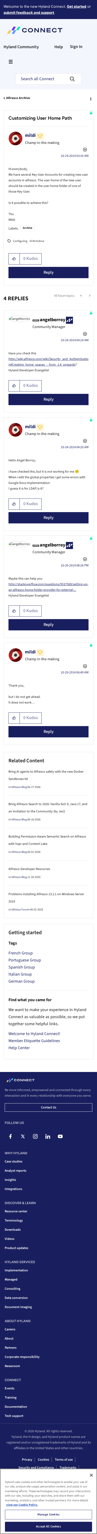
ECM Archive (37, 241)
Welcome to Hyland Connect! (34, 1034)
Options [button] (90, 98)
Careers (10, 1329)
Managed (11, 1279)
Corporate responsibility (22, 1357)
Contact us (48, 1107)
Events (9, 1388)
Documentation (16, 1406)
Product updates (16, 1248)
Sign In (76, 47)
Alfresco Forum (20, 910)
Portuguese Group (24, 960)
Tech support (14, 1416)
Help (58, 47)
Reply (49, 272)
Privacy (27, 1459)
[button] (14, 258)
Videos (9, 1239)
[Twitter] (22, 1136)
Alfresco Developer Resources (29, 869)
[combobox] (48, 79)
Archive (27, 228)
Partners (10, 1347)
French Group (20, 953)
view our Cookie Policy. (22, 1505)
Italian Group (20, 974)
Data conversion (16, 1298)
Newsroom (12, 1366)
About (9, 1338)
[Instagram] (35, 1136)
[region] (48, 1501)
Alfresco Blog (19, 787)
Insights (10, 1180)
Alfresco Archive (18, 98)
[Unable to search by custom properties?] (81, 295)
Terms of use (64, 1459)
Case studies (13, 1161)
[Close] (91, 1475)
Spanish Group (21, 967)
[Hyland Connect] (35, 30)
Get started (76, 6)
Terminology (14, 1220)
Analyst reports (15, 1170)
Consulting (12, 1288)
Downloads (13, 1229)
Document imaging (18, 1307)
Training (10, 1397)
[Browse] (11, 62)
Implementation (16, 1270)
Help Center (19, 1048)
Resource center (16, 1211)
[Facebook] (10, 1136)
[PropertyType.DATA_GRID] (89, 295)
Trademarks (68, 1467)
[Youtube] (60, 1136)
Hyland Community (21, 47)
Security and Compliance (36, 1467)
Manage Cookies (48, 1514)
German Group (21, 981)
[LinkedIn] (47, 1136)
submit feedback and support (29, 12)
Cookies (43, 1459)
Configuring (20, 241)
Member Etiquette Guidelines (34, 1041)
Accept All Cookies (48, 1526)
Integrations (13, 1189)
